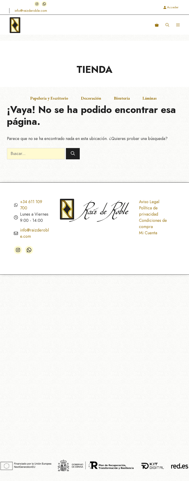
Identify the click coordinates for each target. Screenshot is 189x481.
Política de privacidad (148, 211)
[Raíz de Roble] (15, 25)
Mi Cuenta (148, 233)
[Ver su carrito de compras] (156, 25)
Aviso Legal (149, 202)
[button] (167, 25)
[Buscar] (73, 153)
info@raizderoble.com (31, 10)
